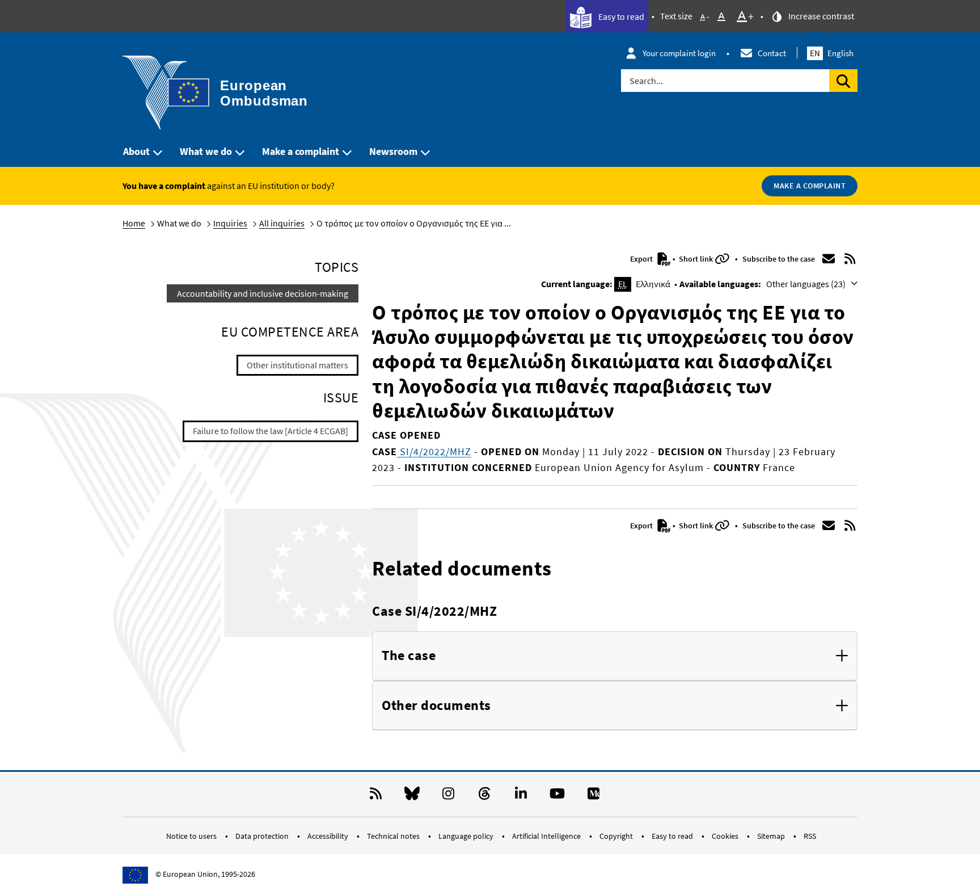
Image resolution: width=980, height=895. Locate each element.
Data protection (262, 836)
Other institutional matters (297, 365)
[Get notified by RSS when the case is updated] (850, 259)
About (136, 151)
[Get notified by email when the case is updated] (829, 259)
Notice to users (192, 836)
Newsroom (393, 151)
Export (642, 259)
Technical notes (394, 836)
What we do (206, 151)
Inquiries (230, 223)
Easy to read (620, 16)
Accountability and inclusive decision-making (262, 293)
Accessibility (328, 836)
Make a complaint (300, 151)
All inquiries (282, 223)
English (832, 53)
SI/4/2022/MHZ (434, 451)
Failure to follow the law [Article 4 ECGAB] (270, 430)
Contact (772, 53)
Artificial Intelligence (547, 836)
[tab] (615, 656)
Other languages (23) (806, 283)
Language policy (466, 836)
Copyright (617, 836)
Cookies (726, 836)
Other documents (436, 705)
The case (409, 656)
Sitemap (772, 836)
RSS (810, 836)
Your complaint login (679, 53)
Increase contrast (820, 16)
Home (133, 223)
